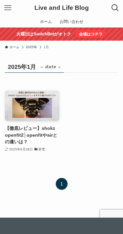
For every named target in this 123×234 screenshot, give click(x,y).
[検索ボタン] (115, 8)
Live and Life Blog (61, 8)
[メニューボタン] (8, 8)
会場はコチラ (91, 34)
